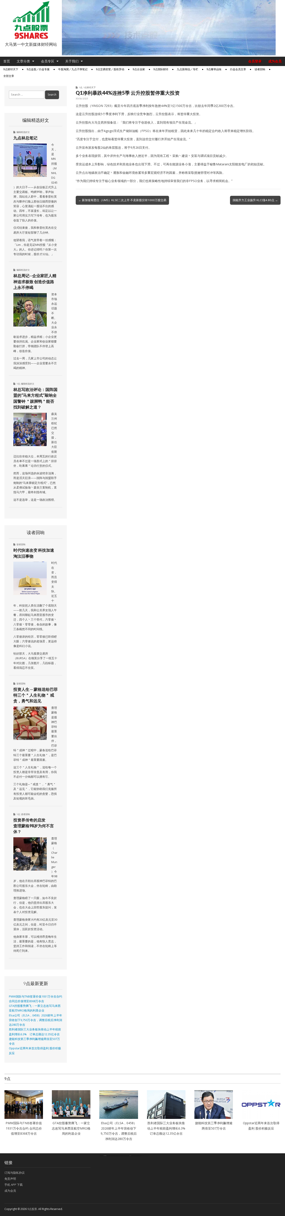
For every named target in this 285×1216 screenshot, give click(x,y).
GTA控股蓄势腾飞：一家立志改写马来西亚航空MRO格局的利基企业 (71, 1128)
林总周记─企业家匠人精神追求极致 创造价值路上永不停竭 (34, 281)
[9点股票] (31, 20)
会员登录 (255, 61)
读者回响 (259, 69)
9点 (80, 87)
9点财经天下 (10, 69)
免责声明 (10, 1179)
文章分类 (23, 61)
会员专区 (47, 61)
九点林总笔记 (25, 137)
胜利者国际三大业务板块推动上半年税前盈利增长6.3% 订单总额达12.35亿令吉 (167, 1128)
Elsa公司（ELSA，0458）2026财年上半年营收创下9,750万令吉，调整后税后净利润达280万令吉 (35, 1020)
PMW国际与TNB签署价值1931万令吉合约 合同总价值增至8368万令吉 (24, 1128)
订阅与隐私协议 (14, 1173)
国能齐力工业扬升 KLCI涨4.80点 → (255, 200)
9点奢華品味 (214, 69)
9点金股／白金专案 (38, 69)
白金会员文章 (238, 69)
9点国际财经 (160, 69)
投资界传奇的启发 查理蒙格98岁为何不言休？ (33, 825)
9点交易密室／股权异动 (110, 69)
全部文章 (8, 76)
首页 (6, 61)
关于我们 (72, 61)
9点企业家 (139, 69)
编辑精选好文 (23, 132)
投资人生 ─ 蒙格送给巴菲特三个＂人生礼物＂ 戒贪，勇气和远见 (35, 695)
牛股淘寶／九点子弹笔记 (73, 69)
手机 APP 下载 (13, 1185)
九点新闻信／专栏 (187, 69)
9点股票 (32, 1209)
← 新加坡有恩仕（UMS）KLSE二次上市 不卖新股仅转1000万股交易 (122, 200)
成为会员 (275, 61)
